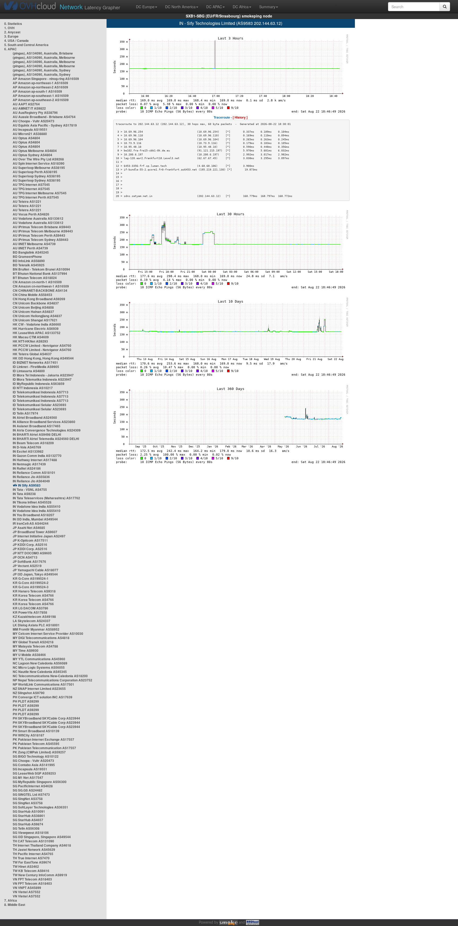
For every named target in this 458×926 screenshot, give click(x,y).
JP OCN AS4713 (25, 557)
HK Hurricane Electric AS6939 (36, 328)
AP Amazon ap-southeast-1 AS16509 (41, 95)
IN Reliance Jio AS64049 (31, 481)
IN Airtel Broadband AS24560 (35, 417)
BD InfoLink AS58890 (29, 260)
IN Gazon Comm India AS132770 (37, 455)
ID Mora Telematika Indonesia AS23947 (42, 379)
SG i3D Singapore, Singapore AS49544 (42, 836)
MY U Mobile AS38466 (29, 654)
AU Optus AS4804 (26, 138)
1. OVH (9, 27)
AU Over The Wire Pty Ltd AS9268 (38, 159)
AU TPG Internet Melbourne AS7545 (40, 193)
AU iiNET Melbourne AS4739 (34, 243)
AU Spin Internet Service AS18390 (38, 163)
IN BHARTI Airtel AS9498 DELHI (37, 434)
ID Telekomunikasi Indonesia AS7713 (40, 392)
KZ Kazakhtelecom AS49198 (34, 616)
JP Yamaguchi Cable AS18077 (35, 570)
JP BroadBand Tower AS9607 (35, 531)
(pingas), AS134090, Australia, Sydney (42, 70)
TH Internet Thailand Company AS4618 (42, 845)
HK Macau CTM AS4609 (31, 337)
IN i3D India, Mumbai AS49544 (35, 519)
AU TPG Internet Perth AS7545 (36, 197)
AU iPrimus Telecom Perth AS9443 (39, 235)
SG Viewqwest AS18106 (31, 832)
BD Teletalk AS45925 (29, 265)
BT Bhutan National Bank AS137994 (40, 273)
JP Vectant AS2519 (27, 565)
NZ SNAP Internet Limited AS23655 (39, 688)
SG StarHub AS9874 (28, 824)
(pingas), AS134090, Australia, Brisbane (43, 53)
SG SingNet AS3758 (28, 798)
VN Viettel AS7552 (26, 891)
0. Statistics (13, 23)
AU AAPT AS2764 (26, 104)
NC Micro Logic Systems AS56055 (39, 667)
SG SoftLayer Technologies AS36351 (40, 807)
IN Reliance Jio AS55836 (31, 476)
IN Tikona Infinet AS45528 (32, 502)
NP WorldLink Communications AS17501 (43, 684)
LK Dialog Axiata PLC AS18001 (36, 625)
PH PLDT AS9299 (26, 701)
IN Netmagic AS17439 (29, 464)
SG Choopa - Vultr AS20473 (33, 760)
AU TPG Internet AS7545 (31, 184)
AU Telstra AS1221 (27, 201)
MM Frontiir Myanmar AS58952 (36, 629)
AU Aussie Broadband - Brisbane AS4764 (44, 116)
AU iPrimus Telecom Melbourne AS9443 (43, 231)
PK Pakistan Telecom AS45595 (36, 743)
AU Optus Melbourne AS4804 (35, 150)
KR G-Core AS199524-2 (31, 582)
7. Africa (10, 900)
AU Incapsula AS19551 (30, 129)
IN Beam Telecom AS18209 (33, 442)
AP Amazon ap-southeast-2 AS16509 (41, 99)
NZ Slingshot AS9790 (29, 692)
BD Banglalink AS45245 (31, 252)
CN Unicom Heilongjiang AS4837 (37, 315)
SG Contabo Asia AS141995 (34, 764)
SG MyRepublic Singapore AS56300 (40, 781)
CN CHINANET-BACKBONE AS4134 (40, 290)
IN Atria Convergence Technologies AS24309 (47, 430)
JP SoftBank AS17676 (29, 561)
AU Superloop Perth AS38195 (35, 171)
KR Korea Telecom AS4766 (33, 595)
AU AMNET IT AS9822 (29, 108)
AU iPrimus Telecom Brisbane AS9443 (42, 226)
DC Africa (241, 6)
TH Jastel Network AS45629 (34, 849)
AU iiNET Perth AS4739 (30, 248)
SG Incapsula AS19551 (30, 769)
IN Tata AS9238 (24, 493)
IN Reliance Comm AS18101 (34, 472)
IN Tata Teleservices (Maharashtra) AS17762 (46, 498)
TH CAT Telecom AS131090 (33, 841)
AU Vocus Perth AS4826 (31, 214)
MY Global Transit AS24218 (33, 642)
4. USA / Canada (16, 40)
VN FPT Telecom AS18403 (32, 879)
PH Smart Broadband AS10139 (36, 731)
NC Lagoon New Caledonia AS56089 (40, 663)
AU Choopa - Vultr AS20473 (33, 121)
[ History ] (240, 117)
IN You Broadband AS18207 (33, 515)
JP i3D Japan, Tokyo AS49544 (35, 574)
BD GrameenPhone (27, 256)
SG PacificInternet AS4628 (33, 786)
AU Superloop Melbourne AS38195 (39, 167)
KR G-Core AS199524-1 (31, 578)
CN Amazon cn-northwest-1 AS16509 (41, 286)
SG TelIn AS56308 (26, 828)
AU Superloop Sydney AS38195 (36, 176)
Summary (267, 6)
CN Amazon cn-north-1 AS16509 (37, 282)
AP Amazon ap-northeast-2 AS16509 (40, 87)
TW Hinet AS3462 (26, 866)
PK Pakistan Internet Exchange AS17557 (43, 739)
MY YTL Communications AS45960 (39, 659)
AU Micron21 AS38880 (30, 133)
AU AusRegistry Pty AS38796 (35, 112)
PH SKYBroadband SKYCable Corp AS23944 (46, 718)
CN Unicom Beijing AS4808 (33, 307)
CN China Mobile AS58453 (32, 294)
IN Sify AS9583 (29, 485)
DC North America (180, 6)
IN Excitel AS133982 (28, 451)
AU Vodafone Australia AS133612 (38, 218)
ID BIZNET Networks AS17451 (35, 362)
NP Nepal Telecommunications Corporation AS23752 (52, 680)
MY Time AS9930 (25, 650)
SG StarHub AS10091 (29, 811)
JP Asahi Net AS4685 (29, 527)
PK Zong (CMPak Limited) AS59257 (39, 752)
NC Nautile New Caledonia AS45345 (40, 671)
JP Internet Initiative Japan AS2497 (39, 536)
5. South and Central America (26, 44)
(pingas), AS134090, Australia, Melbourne (44, 57)
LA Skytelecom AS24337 (31, 620)
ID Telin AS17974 (25, 413)
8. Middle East (14, 904)
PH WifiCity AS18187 (28, 735)
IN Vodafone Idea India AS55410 (36, 506)
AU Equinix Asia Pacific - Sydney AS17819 (45, 125)
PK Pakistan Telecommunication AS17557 (44, 747)
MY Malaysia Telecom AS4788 (35, 646)
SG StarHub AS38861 (29, 815)
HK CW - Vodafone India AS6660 (37, 324)
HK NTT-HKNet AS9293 (30, 341)
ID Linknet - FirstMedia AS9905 (36, 366)
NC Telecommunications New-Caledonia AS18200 (50, 675)
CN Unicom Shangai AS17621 (35, 320)
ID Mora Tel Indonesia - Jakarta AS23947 (43, 375)
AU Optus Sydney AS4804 (32, 154)
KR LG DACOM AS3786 (30, 608)
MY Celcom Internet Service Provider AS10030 (48, 633)
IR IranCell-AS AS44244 (31, 523)
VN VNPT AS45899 (27, 887)
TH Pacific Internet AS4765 (33, 853)
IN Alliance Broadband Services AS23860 (44, 421)
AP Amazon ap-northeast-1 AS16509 (40, 82)
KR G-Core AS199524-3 (31, 587)
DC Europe (145, 6)
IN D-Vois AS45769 (27, 447)
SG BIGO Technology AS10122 (36, 756)
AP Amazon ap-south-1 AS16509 (37, 91)
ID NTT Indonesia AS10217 (33, 387)
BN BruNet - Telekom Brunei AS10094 (41, 269)
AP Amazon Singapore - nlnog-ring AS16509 (46, 78)
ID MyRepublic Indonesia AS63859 (38, 383)
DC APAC (214, 6)
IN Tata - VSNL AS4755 (30, 489)
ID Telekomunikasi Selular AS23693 (39, 404)
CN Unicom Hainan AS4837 (33, 311)
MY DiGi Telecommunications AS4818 (41, 637)
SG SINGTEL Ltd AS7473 (31, 794)
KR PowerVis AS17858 (30, 612)
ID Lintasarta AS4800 (29, 370)
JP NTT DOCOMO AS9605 (32, 553)
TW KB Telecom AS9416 (31, 870)
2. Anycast (12, 32)
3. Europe (11, 36)
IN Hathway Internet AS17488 (35, 459)
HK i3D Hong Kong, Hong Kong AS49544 (43, 358)
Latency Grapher (90, 6)
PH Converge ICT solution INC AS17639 (42, 697)
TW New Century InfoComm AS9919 (40, 875)
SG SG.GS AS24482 (27, 790)
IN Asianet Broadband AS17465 (36, 426)
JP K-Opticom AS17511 (30, 540)
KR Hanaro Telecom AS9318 (34, 591)
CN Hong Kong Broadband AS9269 (39, 298)
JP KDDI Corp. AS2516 (30, 544)
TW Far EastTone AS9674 (32, 862)
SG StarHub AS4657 (28, 819)
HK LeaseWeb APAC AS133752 (36, 332)
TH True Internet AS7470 (31, 858)
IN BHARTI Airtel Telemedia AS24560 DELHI (46, 438)
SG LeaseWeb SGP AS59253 (34, 773)
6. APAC (10, 49)
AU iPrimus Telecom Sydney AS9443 (40, 239)
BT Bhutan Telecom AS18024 (35, 277)
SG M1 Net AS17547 (28, 777)
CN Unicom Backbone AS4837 (36, 303)
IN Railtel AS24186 (27, 468)
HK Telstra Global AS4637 (32, 354)
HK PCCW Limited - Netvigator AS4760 (42, 345)
